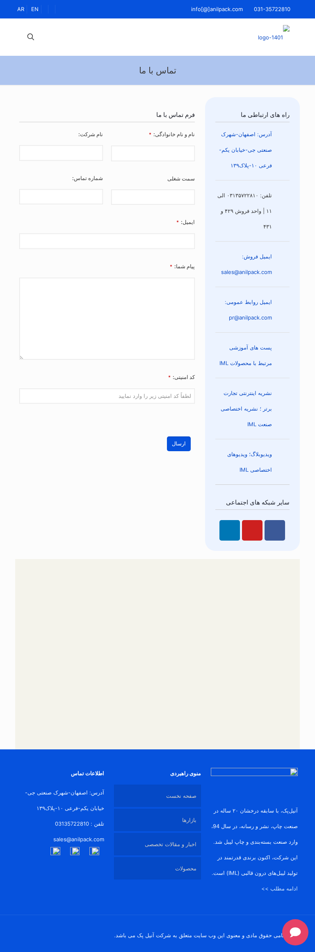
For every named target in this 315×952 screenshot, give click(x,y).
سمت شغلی (181, 178)
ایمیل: (185, 222)
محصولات (185, 868)
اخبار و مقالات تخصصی (170, 844)
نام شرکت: (90, 134)
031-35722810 (272, 9)
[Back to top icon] (25, 932)
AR (20, 9)
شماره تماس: (87, 178)
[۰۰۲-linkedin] (94, 852)
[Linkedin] (229, 530)
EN (35, 9)
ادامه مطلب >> (279, 888)
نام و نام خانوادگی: (172, 134)
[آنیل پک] (274, 36)
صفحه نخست (181, 795)
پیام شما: (182, 266)
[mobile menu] (59, 37)
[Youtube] (252, 530)
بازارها (189, 820)
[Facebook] (275, 530)
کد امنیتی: (181, 377)
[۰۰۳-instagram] (55, 852)
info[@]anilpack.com (217, 9)
